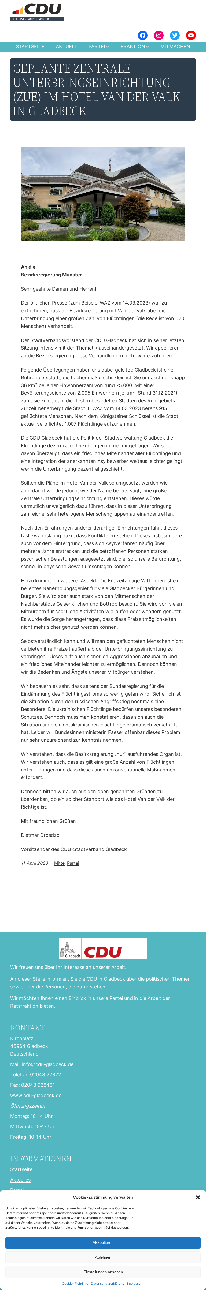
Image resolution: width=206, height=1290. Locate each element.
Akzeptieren (103, 1242)
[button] (198, 1197)
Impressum (135, 1283)
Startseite (30, 46)
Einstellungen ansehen (103, 1272)
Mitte (59, 863)
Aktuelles (20, 1180)
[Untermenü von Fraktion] (147, 46)
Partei (73, 863)
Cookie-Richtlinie (75, 1283)
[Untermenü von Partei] (107, 46)
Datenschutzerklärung (107, 1283)
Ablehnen (103, 1257)
